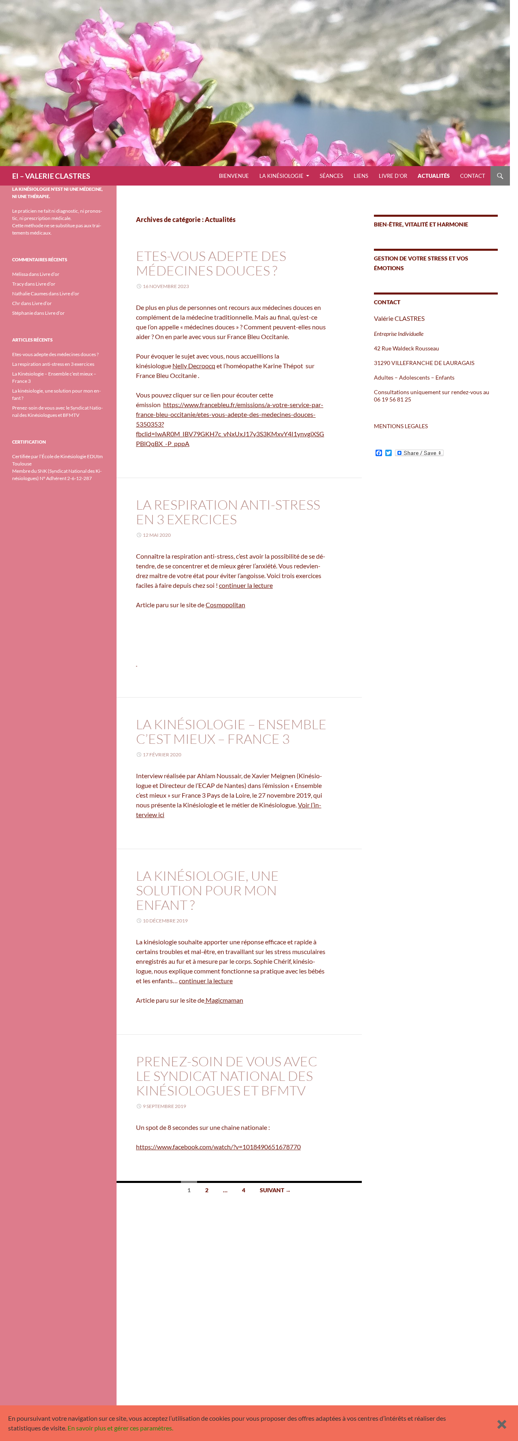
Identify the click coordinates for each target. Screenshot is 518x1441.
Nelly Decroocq (193, 365)
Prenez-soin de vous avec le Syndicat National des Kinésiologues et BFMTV (226, 1076)
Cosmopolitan (225, 604)
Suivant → (275, 1190)
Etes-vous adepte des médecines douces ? (211, 263)
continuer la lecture (246, 585)
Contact (472, 176)
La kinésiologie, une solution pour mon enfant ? (207, 890)
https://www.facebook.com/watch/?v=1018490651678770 (218, 1147)
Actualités (434, 176)
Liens (361, 176)
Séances (331, 176)
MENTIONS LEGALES (401, 426)
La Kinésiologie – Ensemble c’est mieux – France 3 (231, 731)
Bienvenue (234, 176)
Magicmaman (223, 1000)
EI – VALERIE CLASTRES (51, 175)
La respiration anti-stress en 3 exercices (228, 511)
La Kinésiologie (281, 176)
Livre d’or (393, 176)
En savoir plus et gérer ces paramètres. (120, 1428)
